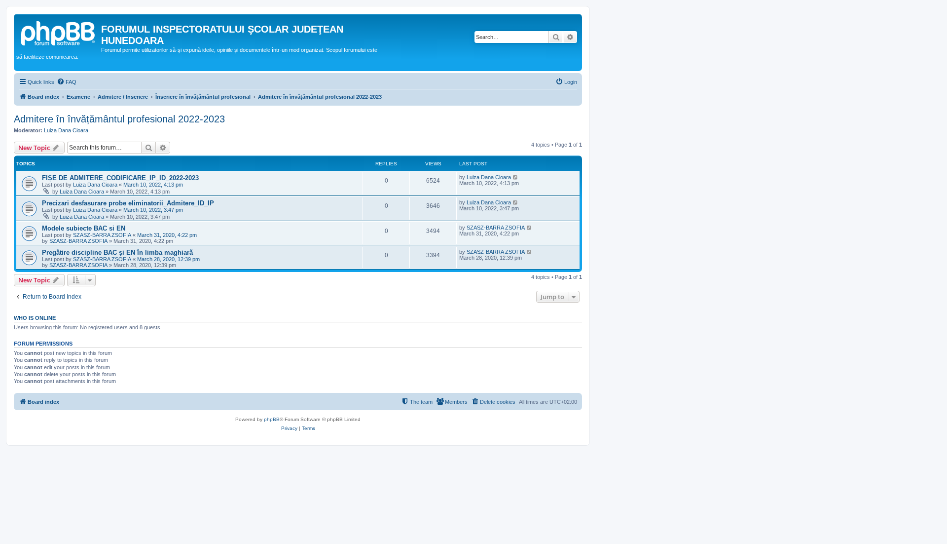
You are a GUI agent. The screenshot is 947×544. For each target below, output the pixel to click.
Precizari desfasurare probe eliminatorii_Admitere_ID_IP (128, 203)
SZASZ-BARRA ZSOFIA (102, 235)
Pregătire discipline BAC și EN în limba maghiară (117, 252)
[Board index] (58, 32)
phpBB (272, 419)
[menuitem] (66, 82)
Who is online (35, 318)
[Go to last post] (515, 177)
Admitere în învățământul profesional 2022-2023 (119, 119)
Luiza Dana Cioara (66, 130)
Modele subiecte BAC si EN (83, 228)
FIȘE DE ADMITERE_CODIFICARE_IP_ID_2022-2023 (120, 178)
